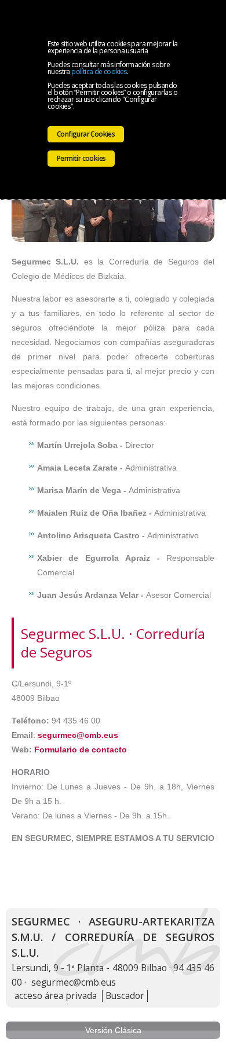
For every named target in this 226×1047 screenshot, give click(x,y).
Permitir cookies (81, 158)
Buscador (124, 996)
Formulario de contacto (80, 749)
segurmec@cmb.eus (78, 735)
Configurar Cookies (86, 134)
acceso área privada (55, 996)
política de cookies (99, 71)
